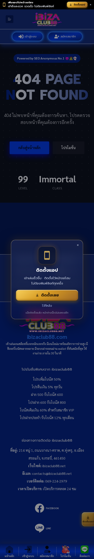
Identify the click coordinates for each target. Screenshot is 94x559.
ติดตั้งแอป (79, 5)
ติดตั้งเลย (50, 295)
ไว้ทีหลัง (47, 305)
